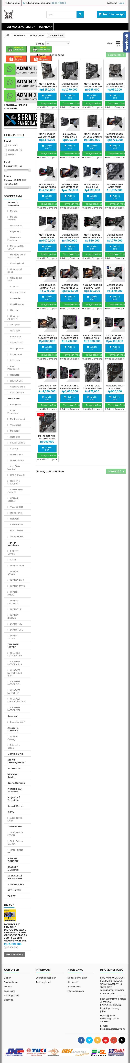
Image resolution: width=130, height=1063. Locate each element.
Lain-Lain (15, 360)
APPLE (13, 559)
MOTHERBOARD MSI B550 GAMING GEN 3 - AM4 (92, 137)
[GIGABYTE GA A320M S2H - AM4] (92, 372)
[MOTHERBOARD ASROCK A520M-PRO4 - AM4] (47, 121)
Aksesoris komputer (13, 204)
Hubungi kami (13, 3)
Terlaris (8, 986)
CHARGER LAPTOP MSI (13, 709)
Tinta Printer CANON (15, 842)
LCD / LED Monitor (13, 468)
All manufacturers (20, 26)
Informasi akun (76, 991)
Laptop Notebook (13, 544)
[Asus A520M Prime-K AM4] (70, 121)
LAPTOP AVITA (17, 586)
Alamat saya (74, 986)
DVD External (17, 460)
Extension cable (13, 747)
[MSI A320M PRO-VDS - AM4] (115, 372)
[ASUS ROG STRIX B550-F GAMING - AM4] (70, 372)
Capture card (17, 386)
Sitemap (8, 999)
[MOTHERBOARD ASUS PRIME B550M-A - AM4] (92, 171)
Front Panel (16, 512)
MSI (12, 154)
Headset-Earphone (14, 239)
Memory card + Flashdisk (16, 256)
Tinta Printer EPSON (15, 834)
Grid (118, 45)
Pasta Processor (13, 412)
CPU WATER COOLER (15, 491)
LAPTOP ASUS (17, 580)
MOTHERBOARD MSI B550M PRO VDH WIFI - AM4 (114, 238)
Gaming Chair (16, 753)
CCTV (10, 812)
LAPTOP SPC (16, 629)
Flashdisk (15, 374)
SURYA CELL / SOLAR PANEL (14, 877)
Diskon (9, 905)
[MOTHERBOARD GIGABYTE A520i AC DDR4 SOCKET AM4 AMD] (70, 70)
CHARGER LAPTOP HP (13, 692)
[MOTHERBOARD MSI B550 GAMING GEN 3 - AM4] (92, 121)
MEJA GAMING (15, 884)
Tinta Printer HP (15, 851)
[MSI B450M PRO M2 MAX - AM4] (47, 272)
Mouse (14, 211)
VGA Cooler (16, 506)
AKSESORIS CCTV (14, 819)
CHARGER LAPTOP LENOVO (16, 700)
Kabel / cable (17, 292)
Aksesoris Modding (12, 729)
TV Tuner (15, 324)
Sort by (40, 43)
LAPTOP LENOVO (12, 617)
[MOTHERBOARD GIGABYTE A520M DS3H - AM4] (70, 221)
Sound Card (16, 342)
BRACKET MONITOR (13, 868)
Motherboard (17, 419)
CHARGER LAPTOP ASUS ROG (14, 673)
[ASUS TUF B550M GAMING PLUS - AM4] (92, 322)
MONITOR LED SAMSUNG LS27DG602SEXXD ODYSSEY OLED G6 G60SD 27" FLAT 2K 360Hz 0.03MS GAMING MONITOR (15, 932)
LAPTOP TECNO (12, 637)
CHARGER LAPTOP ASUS (14, 663)
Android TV (14, 768)
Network (14, 518)
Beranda (44, 26)
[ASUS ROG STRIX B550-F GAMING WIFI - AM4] (47, 372)
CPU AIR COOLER (13, 500)
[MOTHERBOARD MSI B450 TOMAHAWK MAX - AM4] (115, 272)
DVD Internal (17, 454)
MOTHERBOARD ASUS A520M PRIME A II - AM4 (47, 238)
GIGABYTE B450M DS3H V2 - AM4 (92, 286)
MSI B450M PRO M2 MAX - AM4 (47, 286)
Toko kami (9, 991)
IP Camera (16, 354)
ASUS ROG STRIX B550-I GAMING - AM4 (114, 338)
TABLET (11, 896)
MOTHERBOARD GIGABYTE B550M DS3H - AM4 (47, 338)
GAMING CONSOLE (12, 860)
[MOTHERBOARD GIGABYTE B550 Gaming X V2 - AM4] (47, 171)
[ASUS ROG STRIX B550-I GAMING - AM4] (115, 322)
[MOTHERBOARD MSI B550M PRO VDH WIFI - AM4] (115, 221)
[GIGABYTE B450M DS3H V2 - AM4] (92, 272)
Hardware (13, 398)
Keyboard (15, 231)
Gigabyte (15, 149)
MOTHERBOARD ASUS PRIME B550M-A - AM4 (92, 187)
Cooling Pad (17, 263)
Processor (15, 404)
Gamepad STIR (14, 279)
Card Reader (17, 304)
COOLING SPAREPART (13, 482)
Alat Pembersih (13, 368)
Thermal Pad (17, 536)
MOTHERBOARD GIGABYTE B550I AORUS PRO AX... (70, 338)
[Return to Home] (7, 35)
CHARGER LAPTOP (13, 646)
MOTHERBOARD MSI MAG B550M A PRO (47, 87)
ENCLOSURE (16, 380)
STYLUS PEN (14, 890)
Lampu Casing (12, 738)
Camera (14, 286)
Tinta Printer (14, 826)
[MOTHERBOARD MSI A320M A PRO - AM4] (92, 221)
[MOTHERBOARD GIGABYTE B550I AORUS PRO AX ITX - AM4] (70, 322)
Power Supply (17, 442)
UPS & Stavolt (17, 475)
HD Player (15, 330)
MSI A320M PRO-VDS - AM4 (115, 387)
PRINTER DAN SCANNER (14, 790)
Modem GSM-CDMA (16, 247)
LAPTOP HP (16, 609)
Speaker (12, 716)
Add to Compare (48, 107)
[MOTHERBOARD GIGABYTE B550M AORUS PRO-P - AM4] (115, 121)
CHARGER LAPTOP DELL (13, 683)
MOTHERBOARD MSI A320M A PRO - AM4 (92, 238)
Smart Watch (15, 806)
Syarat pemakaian (46, 977)
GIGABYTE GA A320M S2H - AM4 (92, 387)
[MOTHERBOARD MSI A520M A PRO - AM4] (115, 70)
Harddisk (15, 436)
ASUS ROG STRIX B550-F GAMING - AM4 (69, 388)
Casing (14, 448)
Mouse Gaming (12, 218)
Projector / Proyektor (13, 799)
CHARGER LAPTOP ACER (14, 654)
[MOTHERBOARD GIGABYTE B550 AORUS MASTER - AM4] (70, 171)
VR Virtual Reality (13, 776)
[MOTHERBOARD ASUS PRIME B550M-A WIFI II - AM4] (115, 171)
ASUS (13, 145)
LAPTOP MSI (16, 623)
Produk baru (11, 982)
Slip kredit (73, 982)
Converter (15, 298)
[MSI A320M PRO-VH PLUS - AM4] (47, 422)
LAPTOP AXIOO (12, 593)
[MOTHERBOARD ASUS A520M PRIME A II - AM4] (47, 221)
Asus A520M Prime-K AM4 (69, 135)
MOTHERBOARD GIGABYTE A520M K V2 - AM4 (92, 87)
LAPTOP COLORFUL (12, 602)
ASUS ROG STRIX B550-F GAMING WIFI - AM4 (47, 388)
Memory (14, 430)
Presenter (15, 336)
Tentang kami (43, 982)
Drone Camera (16, 783)
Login (121, 3)
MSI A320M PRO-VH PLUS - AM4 (47, 437)
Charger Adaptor (13, 317)
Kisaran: (9, 166)
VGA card (15, 425)
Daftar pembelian (77, 977)
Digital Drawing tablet (16, 761)
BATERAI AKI (16, 524)
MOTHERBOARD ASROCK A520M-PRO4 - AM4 (47, 137)
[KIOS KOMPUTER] (22, 14)
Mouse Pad (16, 225)
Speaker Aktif (17, 722)
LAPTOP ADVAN (12, 573)
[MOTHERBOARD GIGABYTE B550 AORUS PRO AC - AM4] (70, 272)
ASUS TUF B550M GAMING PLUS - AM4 (92, 338)
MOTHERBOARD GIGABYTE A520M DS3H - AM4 (69, 238)
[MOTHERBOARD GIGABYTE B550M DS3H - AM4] (47, 322)
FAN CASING (16, 530)
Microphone (17, 348)
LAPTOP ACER (17, 565)
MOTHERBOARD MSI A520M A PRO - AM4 (114, 87)
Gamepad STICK (14, 271)
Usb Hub (14, 310)
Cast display (17, 392)
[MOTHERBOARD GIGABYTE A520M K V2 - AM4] (92, 70)
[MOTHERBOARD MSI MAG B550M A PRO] (47, 70)
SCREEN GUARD (12, 552)
